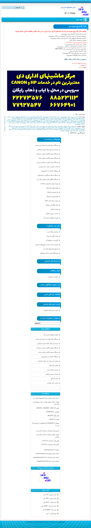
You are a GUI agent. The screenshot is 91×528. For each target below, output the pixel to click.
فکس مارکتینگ (53, 365)
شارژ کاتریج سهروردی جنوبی (19, 117)
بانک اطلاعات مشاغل (52, 205)
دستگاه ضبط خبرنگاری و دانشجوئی (47, 175)
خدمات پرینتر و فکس (52, 213)
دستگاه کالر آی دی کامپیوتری (49, 171)
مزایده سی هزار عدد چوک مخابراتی (48, 361)
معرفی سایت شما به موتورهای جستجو (47, 244)
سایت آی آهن (54, 209)
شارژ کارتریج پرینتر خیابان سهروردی (21, 119)
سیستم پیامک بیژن (52, 232)
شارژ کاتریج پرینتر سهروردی (48, 126)
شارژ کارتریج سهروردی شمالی (20, 121)
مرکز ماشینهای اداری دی (68, 8)
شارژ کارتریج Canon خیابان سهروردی (38, 118)
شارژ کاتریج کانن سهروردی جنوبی (60, 118)
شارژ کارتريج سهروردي (28, 128)
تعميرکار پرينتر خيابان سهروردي (66, 126)
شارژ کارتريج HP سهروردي (66, 128)
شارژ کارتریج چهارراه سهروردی (39, 121)
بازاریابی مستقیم (53, 277)
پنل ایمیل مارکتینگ (52, 192)
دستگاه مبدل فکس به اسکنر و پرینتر (47, 162)
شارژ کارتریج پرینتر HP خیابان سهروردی (45, 119)
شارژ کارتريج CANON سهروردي (29, 126)
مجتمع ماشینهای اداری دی (50, 249)
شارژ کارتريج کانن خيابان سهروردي (63, 129)
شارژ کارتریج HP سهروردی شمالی (68, 119)
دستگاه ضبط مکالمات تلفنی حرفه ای (47, 154)
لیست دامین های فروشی (50, 310)
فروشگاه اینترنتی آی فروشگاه (49, 253)
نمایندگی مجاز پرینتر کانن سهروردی (30, 122)
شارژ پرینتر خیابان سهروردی (69, 117)
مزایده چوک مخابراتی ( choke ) (49, 184)
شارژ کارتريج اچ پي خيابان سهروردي (46, 128)
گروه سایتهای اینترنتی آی (50, 218)
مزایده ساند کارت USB (51, 201)
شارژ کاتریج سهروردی (35, 117)
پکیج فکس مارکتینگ (52, 188)
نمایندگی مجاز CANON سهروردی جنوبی (54, 122)
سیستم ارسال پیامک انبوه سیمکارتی (47, 149)
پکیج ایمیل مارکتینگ (52, 196)
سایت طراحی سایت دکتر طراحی (48, 166)
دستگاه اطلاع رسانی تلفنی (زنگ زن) (47, 179)
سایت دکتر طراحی (52, 383)
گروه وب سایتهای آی (52, 240)
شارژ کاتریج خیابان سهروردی (51, 117)
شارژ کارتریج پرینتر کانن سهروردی (59, 121)
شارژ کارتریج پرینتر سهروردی (26, 129)
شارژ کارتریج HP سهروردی (44, 129)
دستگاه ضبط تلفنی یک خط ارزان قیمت (46, 145)
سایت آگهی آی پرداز (52, 236)
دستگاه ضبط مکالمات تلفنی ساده (48, 158)
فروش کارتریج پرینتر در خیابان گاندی (78, 1)
